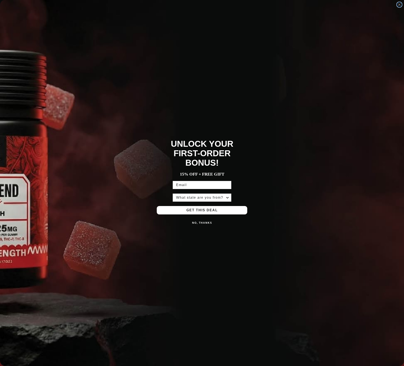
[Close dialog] (399, 4)
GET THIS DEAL (202, 210)
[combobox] (200, 198)
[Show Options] (227, 198)
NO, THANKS (202, 222)
